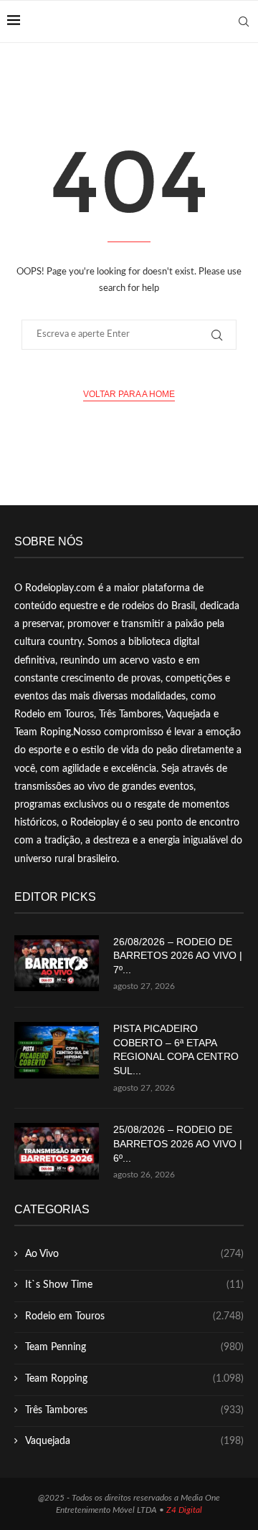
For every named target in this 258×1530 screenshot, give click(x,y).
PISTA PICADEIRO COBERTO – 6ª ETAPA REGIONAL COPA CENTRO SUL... (176, 1049)
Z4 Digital (184, 1510)
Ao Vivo (134, 1254)
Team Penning (134, 1347)
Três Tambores (134, 1410)
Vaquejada (134, 1441)
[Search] (243, 21)
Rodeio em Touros (134, 1316)
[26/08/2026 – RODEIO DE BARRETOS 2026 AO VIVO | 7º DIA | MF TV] (56, 963)
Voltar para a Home (129, 394)
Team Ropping (134, 1379)
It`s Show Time (134, 1285)
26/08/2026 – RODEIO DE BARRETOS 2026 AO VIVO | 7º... (177, 955)
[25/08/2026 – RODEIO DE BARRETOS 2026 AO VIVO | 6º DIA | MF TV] (56, 1151)
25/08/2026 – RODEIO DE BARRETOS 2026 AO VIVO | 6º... (177, 1143)
